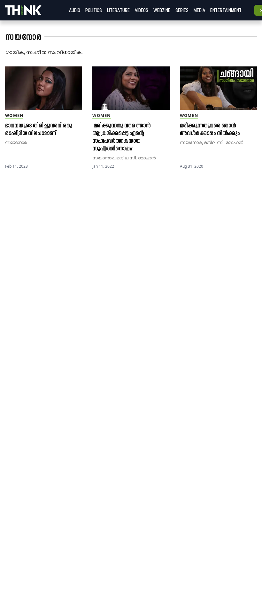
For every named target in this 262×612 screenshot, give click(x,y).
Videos (141, 10)
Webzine (161, 10)
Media (199, 10)
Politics (93, 10)
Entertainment (226, 10)
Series (182, 10)
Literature (118, 10)
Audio (74, 10)
